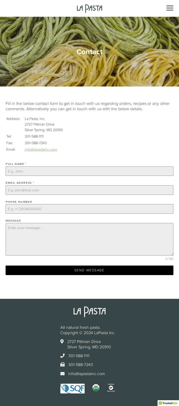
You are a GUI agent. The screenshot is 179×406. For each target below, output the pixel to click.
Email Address (20, 183)
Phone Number (19, 202)
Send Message (89, 270)
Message (13, 221)
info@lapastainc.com (41, 149)
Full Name (16, 164)
